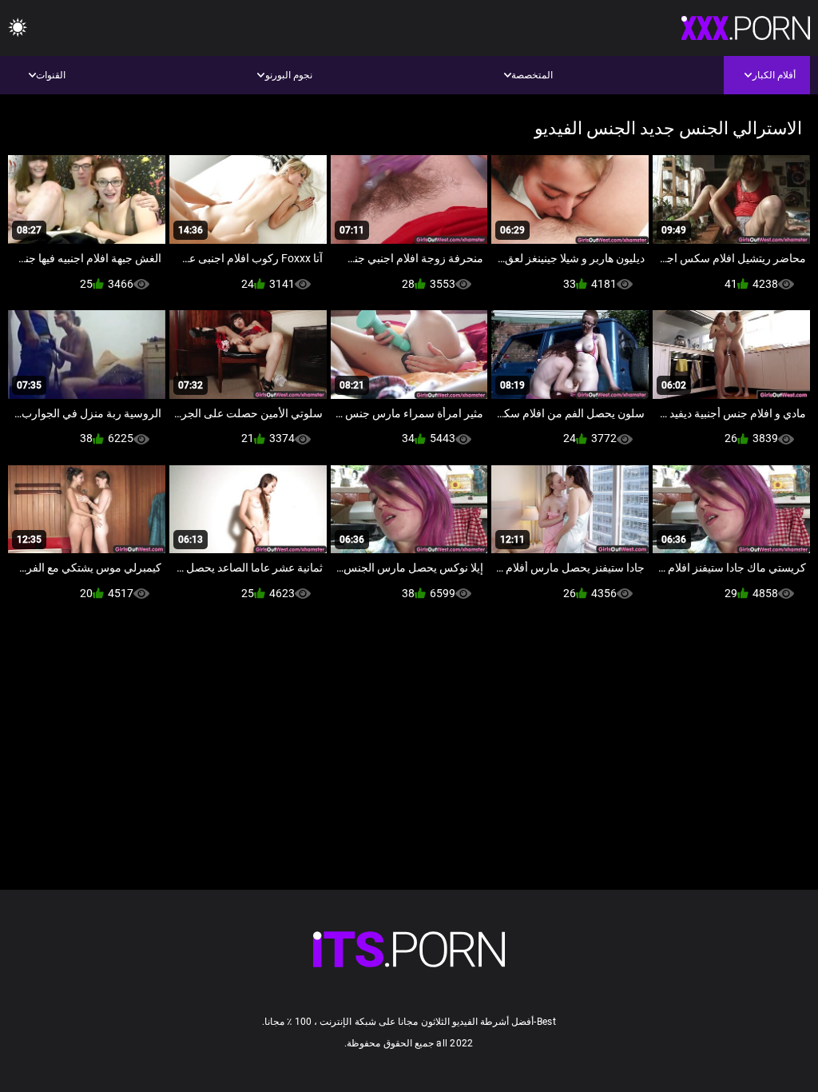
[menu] (17, 28)
